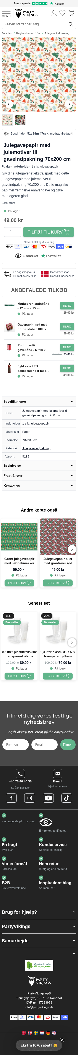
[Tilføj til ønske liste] (70, 43)
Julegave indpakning (36, 448)
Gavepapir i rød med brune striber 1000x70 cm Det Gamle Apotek (34, 327)
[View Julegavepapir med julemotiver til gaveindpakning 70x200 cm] (7, 120)
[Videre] (69, 104)
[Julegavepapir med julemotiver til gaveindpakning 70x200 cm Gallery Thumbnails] (14, 120)
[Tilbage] (9, 104)
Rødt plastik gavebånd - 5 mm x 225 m (32, 348)
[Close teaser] (62, 1040)
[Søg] (71, 24)
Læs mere (9, 202)
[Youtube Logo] (48, 798)
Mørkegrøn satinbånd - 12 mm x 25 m (33, 306)
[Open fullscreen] (39, 74)
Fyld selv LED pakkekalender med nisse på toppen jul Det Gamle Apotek (32, 368)
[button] (39, 912)
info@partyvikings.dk (39, 1007)
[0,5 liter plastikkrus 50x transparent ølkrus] (19, 630)
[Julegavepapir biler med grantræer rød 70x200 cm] (58, 536)
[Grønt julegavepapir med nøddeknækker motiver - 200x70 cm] (19, 536)
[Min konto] (54, 13)
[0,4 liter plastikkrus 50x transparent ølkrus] (58, 630)
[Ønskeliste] (62, 13)
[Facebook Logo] (11, 798)
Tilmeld (67, 744)
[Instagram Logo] (29, 798)
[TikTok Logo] (66, 798)
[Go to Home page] (25, 13)
